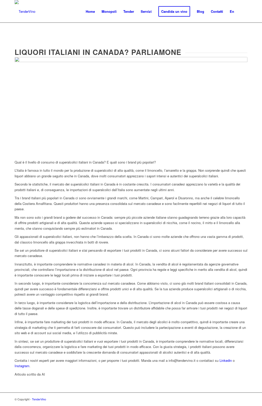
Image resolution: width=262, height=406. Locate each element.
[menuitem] (90, 11)
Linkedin (226, 360)
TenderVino (39, 399)
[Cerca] (242, 11)
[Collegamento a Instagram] (243, 399)
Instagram (22, 365)
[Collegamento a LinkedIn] (236, 399)
